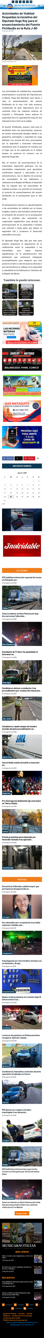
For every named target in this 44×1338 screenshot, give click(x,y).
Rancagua (7, 682)
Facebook (9, 1305)
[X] (24, 2)
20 (22, 493)
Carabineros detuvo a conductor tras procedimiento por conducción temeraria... (22, 689)
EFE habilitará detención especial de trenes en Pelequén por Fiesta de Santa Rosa (20, 1171)
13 (22, 489)
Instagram (21, 1305)
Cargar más (21, 1213)
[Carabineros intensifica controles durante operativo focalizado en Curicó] (22, 1092)
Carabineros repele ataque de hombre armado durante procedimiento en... (19, 727)
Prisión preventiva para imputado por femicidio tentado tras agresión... (19, 838)
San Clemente (8, 1198)
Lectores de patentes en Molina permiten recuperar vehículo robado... (21, 1036)
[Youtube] (31, 2)
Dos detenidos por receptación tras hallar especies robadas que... (21, 923)
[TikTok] (20, 2)
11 (11, 489)
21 (27, 493)
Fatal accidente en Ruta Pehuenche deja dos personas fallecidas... (20, 614)
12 (17, 489)
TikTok (32, 1305)
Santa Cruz (7, 757)
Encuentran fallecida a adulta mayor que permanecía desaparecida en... (20, 887)
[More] (38, 458)
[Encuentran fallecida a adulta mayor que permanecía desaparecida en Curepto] (22, 907)
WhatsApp (18, 1308)
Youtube (30, 1308)
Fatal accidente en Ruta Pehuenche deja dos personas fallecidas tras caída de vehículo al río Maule (21, 1204)
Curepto (6, 917)
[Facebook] (13, 2)
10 (5, 489)
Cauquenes (7, 953)
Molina (6, 1066)
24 (5, 497)
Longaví (6, 1140)
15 (33, 489)
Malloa (5, 1165)
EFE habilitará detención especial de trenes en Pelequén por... (17, 1283)
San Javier (7, 719)
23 (39, 493)
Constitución (8, 991)
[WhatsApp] (27, 2)
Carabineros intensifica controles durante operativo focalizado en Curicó (21, 1072)
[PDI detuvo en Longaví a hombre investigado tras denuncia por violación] (22, 1130)
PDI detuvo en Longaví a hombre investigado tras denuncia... (16, 1111)
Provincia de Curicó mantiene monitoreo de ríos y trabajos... (17, 1268)
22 (33, 493)
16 (39, 489)
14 (27, 489)
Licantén (7, 1028)
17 (5, 493)
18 (11, 493)
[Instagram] (16, 2)
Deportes (6, 793)
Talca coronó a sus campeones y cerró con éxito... (17, 1257)
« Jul (3, 504)
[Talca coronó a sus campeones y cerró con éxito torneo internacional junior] (38, 1259)
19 (17, 493)
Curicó (5, 1102)
